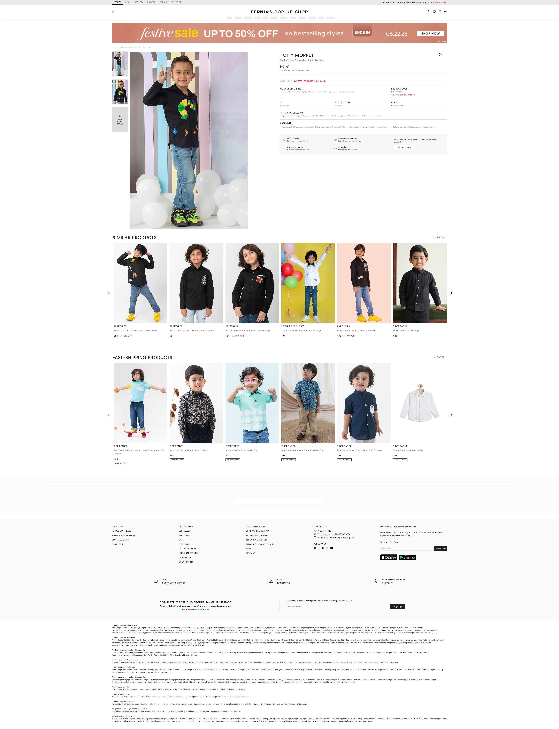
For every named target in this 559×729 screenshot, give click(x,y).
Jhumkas (411, 680)
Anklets (239, 680)
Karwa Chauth (226, 711)
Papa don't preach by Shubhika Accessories (129, 655)
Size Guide (321, 81)
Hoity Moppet (297, 55)
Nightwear (327, 662)
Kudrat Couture (259, 643)
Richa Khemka (333, 633)
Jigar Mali (349, 633)
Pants (162, 670)
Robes (218, 670)
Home (114, 47)
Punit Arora (324, 643)
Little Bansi (134, 704)
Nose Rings (170, 680)
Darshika (341, 640)
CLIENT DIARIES (186, 562)
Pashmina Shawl (320, 682)
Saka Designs (252, 704)
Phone (396, 542)
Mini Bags (267, 682)
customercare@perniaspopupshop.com (335, 537)
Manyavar (304, 628)
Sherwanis (166, 662)
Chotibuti (144, 704)
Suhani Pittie (163, 655)
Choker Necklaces (119, 682)
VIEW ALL (440, 237)
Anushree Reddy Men (130, 643)
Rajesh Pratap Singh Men (195, 640)
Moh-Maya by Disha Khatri (143, 652)
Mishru (399, 628)
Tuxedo (300, 670)
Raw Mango (116, 628)
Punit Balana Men (393, 640)
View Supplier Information (403, 95)
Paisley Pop (152, 655)
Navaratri (162, 711)
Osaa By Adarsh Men (245, 628)
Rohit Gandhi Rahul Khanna (339, 630)
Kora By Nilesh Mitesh (196, 645)
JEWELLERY (137, 2)
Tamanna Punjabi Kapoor (388, 633)
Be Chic (393, 652)
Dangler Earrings (400, 680)
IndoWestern (409, 670)
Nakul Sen (408, 628)
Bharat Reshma (330, 640)
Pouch (203, 682)
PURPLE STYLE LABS (121, 531)
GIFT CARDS (185, 544)
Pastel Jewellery (323, 680)
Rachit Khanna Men (147, 643)
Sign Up (398, 606)
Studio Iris (372, 633)
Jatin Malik (116, 643)
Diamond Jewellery (353, 680)
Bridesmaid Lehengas (224, 662)
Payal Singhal (308, 630)
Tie (157, 672)
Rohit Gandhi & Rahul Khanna (250, 630)
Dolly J (202, 628)
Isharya (128, 652)
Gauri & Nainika (337, 628)
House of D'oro (289, 652)
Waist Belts (211, 682)
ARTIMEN (160, 643)
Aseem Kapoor (430, 633)
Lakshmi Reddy (155, 704)
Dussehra (170, 711)
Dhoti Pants (239, 662)
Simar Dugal (284, 633)
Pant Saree (369, 662)
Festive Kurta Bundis (424, 670)
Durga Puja (195, 711)
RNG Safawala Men (353, 643)
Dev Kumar (350, 640)
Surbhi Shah (131, 633)
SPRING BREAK (425, 643)
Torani (275, 633)
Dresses (174, 662)
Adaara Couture (360, 633)
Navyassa (182, 704)
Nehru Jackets (151, 697)
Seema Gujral (269, 630)
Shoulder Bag (286, 682)
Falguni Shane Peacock (216, 628)
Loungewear (361, 670)
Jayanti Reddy (351, 628)
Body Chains (220, 680)
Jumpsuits (299, 662)
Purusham (319, 640)
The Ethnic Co (308, 640)
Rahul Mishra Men (338, 643)
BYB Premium (302, 704)
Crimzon (194, 655)
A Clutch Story (360, 652)
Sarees (141, 662)
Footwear (151, 672)
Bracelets (138, 680)
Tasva (114, 640)
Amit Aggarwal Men (409, 640)
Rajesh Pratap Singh (185, 630)
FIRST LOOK (175, 2)
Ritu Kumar (224, 630)
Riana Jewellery (309, 652)
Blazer (196, 697)
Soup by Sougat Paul (205, 633)
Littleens (242, 704)
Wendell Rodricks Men (120, 645)
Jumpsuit (340, 670)
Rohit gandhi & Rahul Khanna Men (227, 640)
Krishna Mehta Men (363, 640)
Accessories (349, 670)
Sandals (157, 682)
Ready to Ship (380, 662)
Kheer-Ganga (295, 640)
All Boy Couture (265, 704)
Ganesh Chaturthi (183, 711)
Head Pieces (208, 680)
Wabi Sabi (259, 640)
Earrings (124, 680)
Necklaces (116, 680)
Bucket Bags (257, 682)
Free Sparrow (214, 704)
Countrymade (148, 640)
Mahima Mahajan (389, 628)
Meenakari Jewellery (275, 680)
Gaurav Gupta (321, 630)
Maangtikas (181, 680)
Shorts (224, 670)
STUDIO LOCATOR (120, 539)
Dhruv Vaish (136, 640)
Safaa (324, 633)
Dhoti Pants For (213, 689)
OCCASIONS (185, 557)
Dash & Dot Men (124, 640)
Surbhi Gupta (303, 633)
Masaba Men (291, 643)
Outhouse (202, 652)
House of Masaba (231, 633)
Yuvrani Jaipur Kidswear (197, 704)
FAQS (248, 548)
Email (386, 542)
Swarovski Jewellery (293, 680)
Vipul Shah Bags (414, 652)
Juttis (169, 682)
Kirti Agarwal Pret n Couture (284, 704)
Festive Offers (392, 662)
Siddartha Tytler (282, 630)
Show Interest (303, 80)
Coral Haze (402, 652)
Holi (119, 711)
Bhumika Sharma (429, 630)
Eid (140, 711)
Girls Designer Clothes (120, 689)
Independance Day (130, 711)
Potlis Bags (177, 682)
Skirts (283, 662)
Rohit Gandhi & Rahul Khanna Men (376, 643)
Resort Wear (265, 662)
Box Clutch (308, 682)
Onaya (327, 628)
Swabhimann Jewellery (259, 652)
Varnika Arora (160, 652)
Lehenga (134, 689)
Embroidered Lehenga (147, 689)
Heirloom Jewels (249, 680)
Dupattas (317, 662)
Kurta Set (173, 689)
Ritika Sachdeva (176, 655)
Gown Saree (358, 662)
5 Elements (384, 652)
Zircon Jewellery (308, 680)
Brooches (163, 672)
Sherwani (142, 670)
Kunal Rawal (275, 640)
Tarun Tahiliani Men (426, 640)
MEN (127, 2)
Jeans (269, 670)
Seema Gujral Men (398, 643)
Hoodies (211, 670)
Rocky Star (231, 628)
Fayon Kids (116, 704)
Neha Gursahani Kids (229, 704)
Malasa (293, 633)
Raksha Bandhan (149, 711)
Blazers (239, 670)
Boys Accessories (243, 697)
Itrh (341, 633)
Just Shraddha (276, 652)
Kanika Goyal (177, 633)
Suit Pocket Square (198, 670)
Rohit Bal (234, 630)
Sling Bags (231, 682)
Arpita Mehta (245, 633)
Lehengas (115, 662)
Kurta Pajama (278, 670)
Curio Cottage (117, 652)
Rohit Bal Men (248, 640)
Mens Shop (437, 670)
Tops (198, 662)
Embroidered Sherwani (177, 697)
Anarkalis (124, 662)
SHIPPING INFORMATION (257, 531)
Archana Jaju (315, 633)
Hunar (232, 652)
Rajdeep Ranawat (168, 630)
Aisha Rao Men (178, 643)
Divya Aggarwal (144, 633)
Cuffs (131, 680)
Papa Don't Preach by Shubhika (124, 630)
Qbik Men (439, 640)
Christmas (205, 711)
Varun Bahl (376, 630)
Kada (144, 682)
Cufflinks (384, 670)
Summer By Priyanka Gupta (266, 628)
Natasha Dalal (128, 628)
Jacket (190, 697)
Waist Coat (177, 670)
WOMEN (117, 2)
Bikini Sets (275, 662)
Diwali (114, 711)
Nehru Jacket (126, 670)
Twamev (285, 640)
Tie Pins (187, 670)
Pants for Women (252, 662)
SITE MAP (250, 553)
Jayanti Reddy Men (160, 645)
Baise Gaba (283, 628)
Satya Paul (152, 628)
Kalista (360, 628)
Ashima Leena (357, 630)
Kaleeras (190, 680)
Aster (227, 652)
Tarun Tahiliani (296, 630)
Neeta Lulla (386, 630)
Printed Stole (350, 682)
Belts (163, 682)
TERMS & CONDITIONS (257, 539)
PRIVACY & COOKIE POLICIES (260, 544)
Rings (146, 680)
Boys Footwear (228, 697)
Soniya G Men (412, 643)
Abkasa (168, 643)
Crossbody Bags (243, 682)
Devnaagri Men (379, 640)
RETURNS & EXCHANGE (257, 535)
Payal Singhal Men (312, 643)
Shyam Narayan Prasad (161, 633)
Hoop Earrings (430, 680)
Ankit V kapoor (161, 640)
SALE (181, 539)
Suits (156, 670)
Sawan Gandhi (258, 633)
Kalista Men (232, 643)
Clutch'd (194, 652)
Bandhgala (318, 670)
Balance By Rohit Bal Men (141, 645)
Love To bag (172, 652)
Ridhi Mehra (293, 628)
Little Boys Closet (170, 704)
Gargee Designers (219, 643)
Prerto (186, 655)
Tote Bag (276, 682)
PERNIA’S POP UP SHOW (123, 535)
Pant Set (131, 672)
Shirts (135, 670)
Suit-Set (246, 670)
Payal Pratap (143, 630)
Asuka (267, 640)
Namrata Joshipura (413, 630)
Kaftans (205, 662)
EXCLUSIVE (184, 535)
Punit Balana (155, 630)
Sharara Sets (190, 662)
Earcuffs (198, 680)
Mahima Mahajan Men (275, 643)
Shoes (150, 682)
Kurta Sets (133, 662)
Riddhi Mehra (200, 630)
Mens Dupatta (329, 670)
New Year (237, 711)
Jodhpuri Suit (290, 670)
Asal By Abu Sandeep (190, 628)
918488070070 (440, 2)
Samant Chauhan (119, 633)
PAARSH (300, 643)
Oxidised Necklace (134, 682)
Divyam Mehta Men (176, 640)
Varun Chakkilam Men (177, 645)
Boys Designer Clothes (120, 697)
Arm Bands (230, 680)
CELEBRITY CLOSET (188, 548)
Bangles (153, 680)
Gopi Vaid (219, 633)
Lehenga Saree (346, 662)
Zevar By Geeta (242, 652)
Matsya (268, 633)
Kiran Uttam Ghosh (372, 628)
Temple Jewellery (338, 680)
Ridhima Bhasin (213, 630)
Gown (181, 662)
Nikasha (367, 630)
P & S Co (125, 704)
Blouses (335, 662)
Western (399, 670)
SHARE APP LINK (441, 548)
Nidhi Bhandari (373, 652)
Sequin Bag (297, 682)
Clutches (186, 682)
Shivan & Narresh (316, 628)
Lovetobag (337, 652)
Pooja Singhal (140, 628)
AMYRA (425, 652)
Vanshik (210, 640)
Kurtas (150, 670)
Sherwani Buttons (258, 670)
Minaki (299, 652)
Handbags (195, 682)
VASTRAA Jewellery (215, 652)
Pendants (261, 680)
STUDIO (163, 2)
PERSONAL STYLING (188, 553)
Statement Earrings (384, 680)
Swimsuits (308, 662)
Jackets (290, 662)
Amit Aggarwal (398, 630)
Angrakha (308, 670)
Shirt (202, 697)
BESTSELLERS (185, 531)
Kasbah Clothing (244, 643)
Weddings (215, 711)
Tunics (211, 662)
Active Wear (140, 672)
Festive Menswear (119, 672)
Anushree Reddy (174, 628)
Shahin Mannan (406, 633)
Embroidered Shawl (336, 682)
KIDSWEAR (152, 2)
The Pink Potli (184, 652)
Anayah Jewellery (324, 652)
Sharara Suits (163, 689)
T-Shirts (231, 670)
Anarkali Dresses (191, 689)
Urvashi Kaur (418, 633)
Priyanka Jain (189, 633)
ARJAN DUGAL (190, 643)
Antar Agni (162, 628)
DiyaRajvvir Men (204, 643)
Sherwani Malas (373, 670)
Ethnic (392, 670)
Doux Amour (348, 652)
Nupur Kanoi (418, 628)
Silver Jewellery (369, 680)
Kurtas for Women (153, 662)
